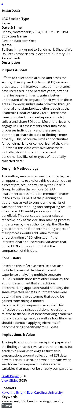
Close (7, 405)
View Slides (10, 380)
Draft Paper (10, 376)
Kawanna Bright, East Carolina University (32, 392)
